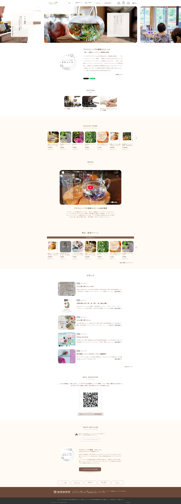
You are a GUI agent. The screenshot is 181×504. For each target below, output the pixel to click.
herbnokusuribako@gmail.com (102, 70)
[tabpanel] (90, 24)
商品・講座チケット (88, 3)
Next (136, 138)
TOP (69, 3)
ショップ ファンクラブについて (90, 439)
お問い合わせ (77, 482)
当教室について (78, 3)
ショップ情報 (64, 482)
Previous (44, 138)
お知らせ (98, 3)
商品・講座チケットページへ (126, 262)
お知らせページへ (129, 366)
